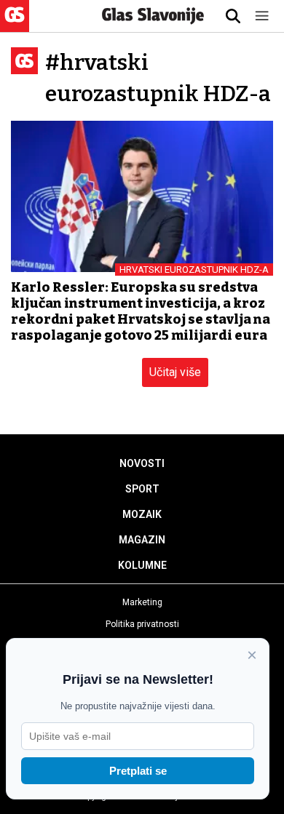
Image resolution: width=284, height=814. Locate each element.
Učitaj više (175, 372)
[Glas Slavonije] (14, 25)
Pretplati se (138, 771)
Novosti (142, 463)
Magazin (142, 540)
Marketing (142, 602)
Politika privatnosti (142, 624)
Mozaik (142, 514)
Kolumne (142, 565)
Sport (142, 489)
